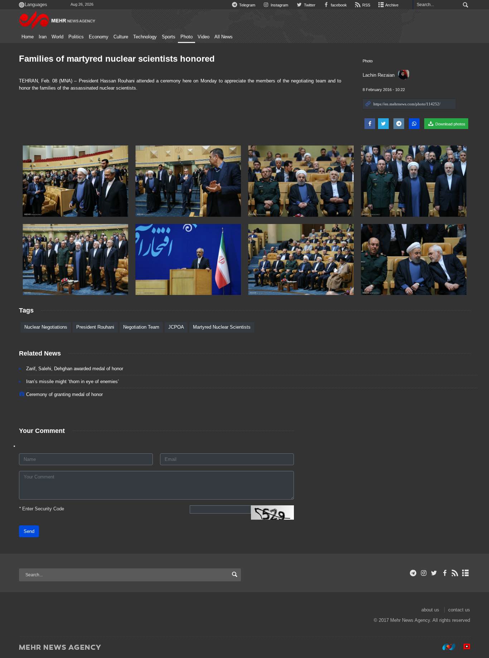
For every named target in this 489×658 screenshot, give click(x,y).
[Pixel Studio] (463, 647)
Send (29, 531)
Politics (76, 36)
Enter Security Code (41, 508)
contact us (459, 609)
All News (223, 36)
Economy (98, 36)
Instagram (279, 5)
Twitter (309, 5)
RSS (365, 5)
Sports (168, 36)
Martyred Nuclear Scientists (222, 327)
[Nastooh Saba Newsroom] (445, 647)
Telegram (246, 5)
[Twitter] (434, 573)
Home (27, 36)
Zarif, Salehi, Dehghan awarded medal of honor (74, 368)
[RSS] (455, 573)
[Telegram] (413, 573)
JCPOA (176, 327)
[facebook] (444, 573)
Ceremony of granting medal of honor (64, 394)
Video (203, 36)
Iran (43, 36)
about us (430, 609)
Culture (120, 36)
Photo (186, 36)
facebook (338, 5)
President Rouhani (95, 327)
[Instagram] (423, 573)
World (57, 36)
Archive (391, 5)
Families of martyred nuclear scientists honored (117, 58)
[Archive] (465, 573)
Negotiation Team (141, 327)
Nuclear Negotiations (45, 327)
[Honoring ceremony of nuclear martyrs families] (75, 181)
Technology (145, 36)
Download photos (449, 124)
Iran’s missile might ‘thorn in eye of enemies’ (72, 381)
